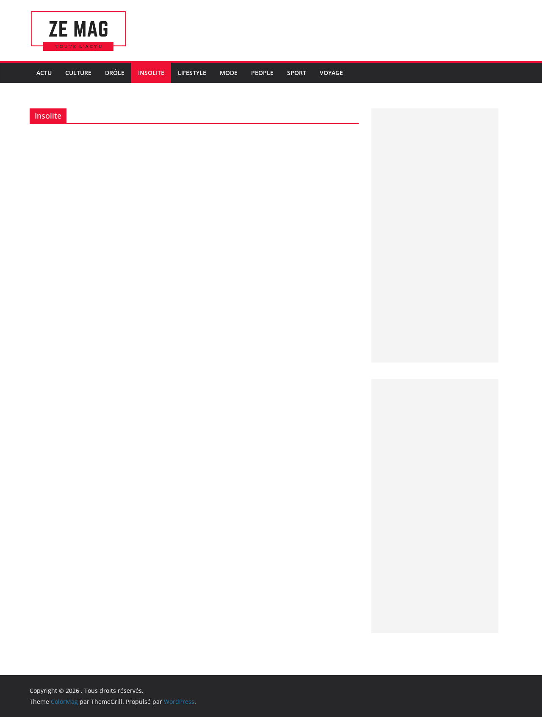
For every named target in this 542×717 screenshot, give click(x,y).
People (262, 73)
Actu (44, 73)
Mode (229, 73)
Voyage (331, 73)
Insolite (151, 73)
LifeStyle (192, 73)
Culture (78, 73)
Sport (296, 73)
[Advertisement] (434, 235)
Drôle (114, 73)
